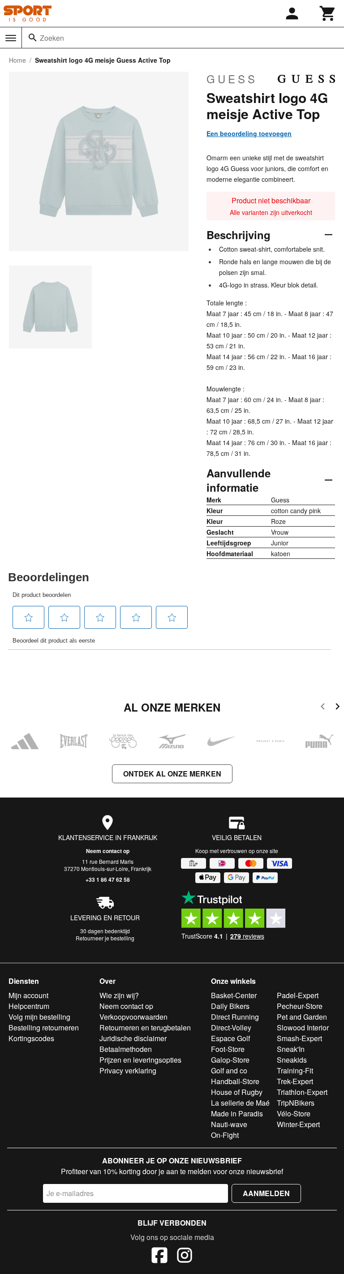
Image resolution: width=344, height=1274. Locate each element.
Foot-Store (228, 1049)
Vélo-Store (293, 1113)
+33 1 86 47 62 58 (108, 879)
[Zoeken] (32, 37)
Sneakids (292, 1060)
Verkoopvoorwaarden (133, 1017)
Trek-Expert (295, 1081)
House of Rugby (236, 1092)
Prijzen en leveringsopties (140, 1060)
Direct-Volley (231, 1027)
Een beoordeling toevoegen (249, 133)
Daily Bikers (230, 1006)
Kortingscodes (31, 1038)
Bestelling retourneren (44, 1027)
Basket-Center (234, 995)
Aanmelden (266, 1193)
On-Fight (225, 1135)
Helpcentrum (29, 1006)
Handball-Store (235, 1081)
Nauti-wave (229, 1124)
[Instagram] (185, 1256)
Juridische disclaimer (133, 1038)
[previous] (322, 708)
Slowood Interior (303, 1027)
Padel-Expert (297, 995)
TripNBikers (295, 1103)
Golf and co (229, 1070)
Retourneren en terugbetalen (145, 1027)
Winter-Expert (298, 1124)
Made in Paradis (237, 1113)
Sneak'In (291, 1049)
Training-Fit (295, 1070)
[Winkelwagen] (328, 13)
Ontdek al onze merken (172, 773)
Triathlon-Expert (302, 1092)
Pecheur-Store (299, 1006)
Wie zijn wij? (119, 995)
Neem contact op (107, 850)
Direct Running (235, 1017)
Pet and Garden (302, 1017)
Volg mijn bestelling (39, 1017)
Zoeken (52, 38)
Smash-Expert (299, 1038)
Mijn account (28, 995)
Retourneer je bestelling (105, 938)
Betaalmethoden (125, 1049)
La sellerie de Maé (240, 1103)
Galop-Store (230, 1060)
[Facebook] (159, 1256)
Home (17, 60)
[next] (337, 708)
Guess (232, 79)
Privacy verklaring (127, 1070)
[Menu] (11, 38)
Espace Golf (230, 1038)
